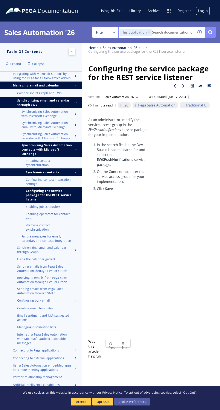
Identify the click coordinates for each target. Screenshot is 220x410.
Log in (203, 10)
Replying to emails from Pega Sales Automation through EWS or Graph (42, 280)
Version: (94, 97)
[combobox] (156, 32)
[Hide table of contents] (72, 51)
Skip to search (52, 5)
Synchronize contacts (42, 172)
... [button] (143, 48)
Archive (154, 10)
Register (184, 10)
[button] (149, 32)
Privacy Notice (112, 392)
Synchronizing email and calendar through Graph (41, 249)
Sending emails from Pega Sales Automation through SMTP (40, 291)
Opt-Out (103, 402)
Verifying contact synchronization (38, 227)
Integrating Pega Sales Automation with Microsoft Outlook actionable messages (42, 338)
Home (93, 48)
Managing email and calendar (36, 85)
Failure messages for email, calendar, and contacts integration (46, 238)
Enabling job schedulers (43, 207)
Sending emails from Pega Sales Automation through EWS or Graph (42, 268)
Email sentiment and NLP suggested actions (43, 317)
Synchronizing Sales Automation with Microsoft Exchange (44, 113)
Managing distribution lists (36, 327)
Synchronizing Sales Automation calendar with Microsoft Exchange (45, 136)
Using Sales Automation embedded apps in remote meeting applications (42, 367)
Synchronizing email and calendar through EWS (43, 102)
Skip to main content (19, 5)
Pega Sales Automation (157, 105)
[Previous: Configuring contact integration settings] (175, 86)
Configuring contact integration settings (48, 181)
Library (135, 10)
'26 (126, 105)
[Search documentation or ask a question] (210, 32)
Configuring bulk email (33, 300)
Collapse (38, 64)
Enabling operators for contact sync (48, 216)
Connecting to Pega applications (36, 350)
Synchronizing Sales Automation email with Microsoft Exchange (44, 125)
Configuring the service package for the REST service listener (49, 195)
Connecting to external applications (38, 358)
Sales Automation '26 (120, 48)
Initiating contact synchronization (38, 163)
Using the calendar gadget (36, 259)
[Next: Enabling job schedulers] (183, 86)
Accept (81, 402)
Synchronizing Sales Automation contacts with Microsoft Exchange (46, 149)
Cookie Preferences (132, 402)
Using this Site (110, 10)
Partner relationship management (37, 377)
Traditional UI (196, 105)
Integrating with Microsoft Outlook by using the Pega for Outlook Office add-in (42, 76)
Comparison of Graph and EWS (39, 93)
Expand (15, 64)
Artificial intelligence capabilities (36, 385)
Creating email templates (35, 308)
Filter (100, 32)
